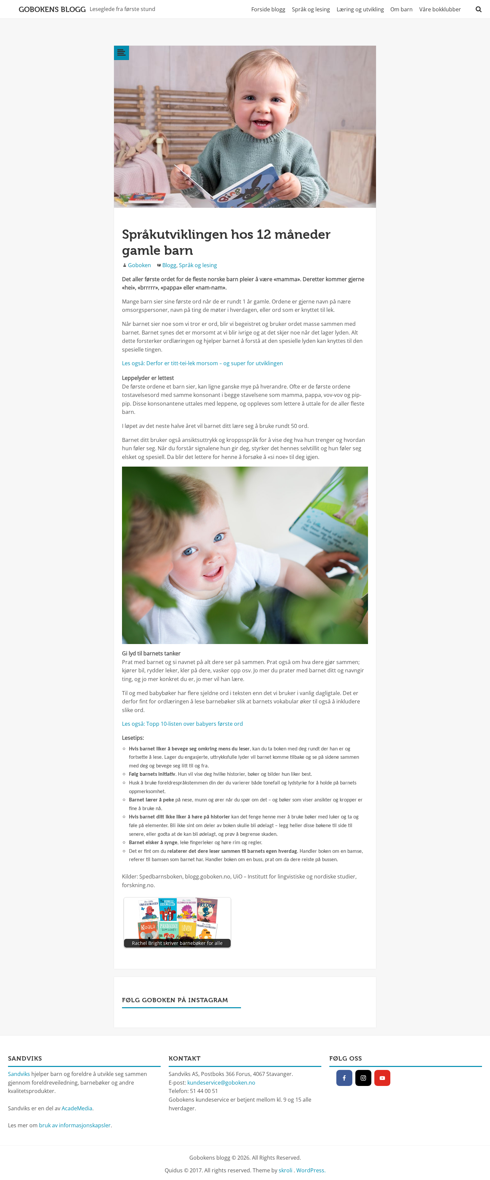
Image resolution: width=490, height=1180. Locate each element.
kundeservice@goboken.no (221, 1082)
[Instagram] (363, 1078)
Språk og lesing (311, 9)
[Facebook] (344, 1078)
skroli (285, 1170)
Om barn (401, 9)
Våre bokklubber (440, 9)
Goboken (139, 265)
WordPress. (311, 1170)
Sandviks (19, 1074)
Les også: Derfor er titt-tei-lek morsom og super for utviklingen (202, 363)
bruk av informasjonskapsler (75, 1125)
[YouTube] (382, 1078)
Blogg (169, 265)
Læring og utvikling (360, 9)
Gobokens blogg (52, 9)
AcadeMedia (77, 1108)
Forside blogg (268, 9)
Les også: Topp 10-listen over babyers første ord (182, 723)
